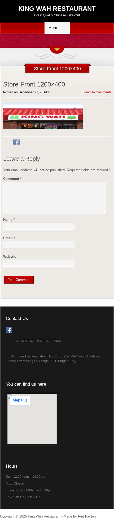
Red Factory (87, 516)
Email (9, 238)
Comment (12, 178)
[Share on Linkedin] (26, 142)
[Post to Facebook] (16, 142)
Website (9, 256)
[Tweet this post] (6, 142)
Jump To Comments (97, 92)
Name (9, 219)
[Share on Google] (36, 142)
